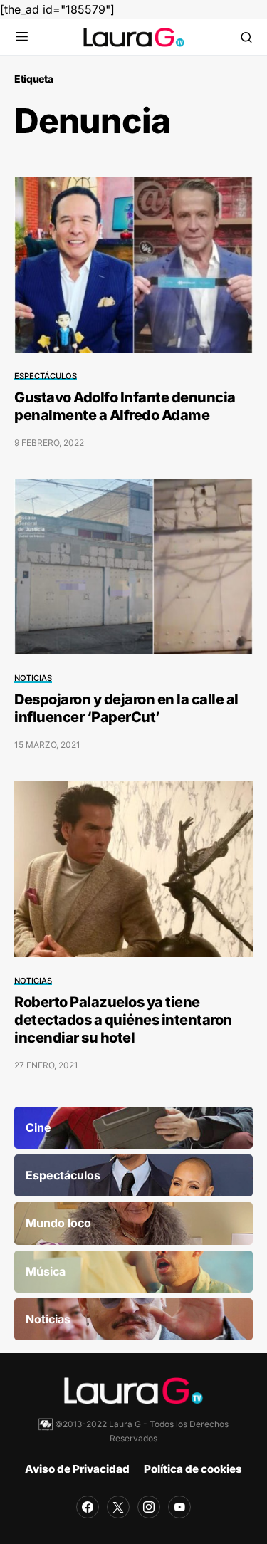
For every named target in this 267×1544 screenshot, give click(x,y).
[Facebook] (87, 1507)
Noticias (33, 678)
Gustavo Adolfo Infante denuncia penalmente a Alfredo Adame (125, 406)
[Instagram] (148, 1507)
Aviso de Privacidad (77, 1469)
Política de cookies (193, 1469)
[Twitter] (118, 1507)
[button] (21, 37)
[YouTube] (179, 1507)
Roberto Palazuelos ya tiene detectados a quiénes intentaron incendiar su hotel (123, 1019)
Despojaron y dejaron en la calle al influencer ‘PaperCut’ (126, 708)
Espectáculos (45, 376)
